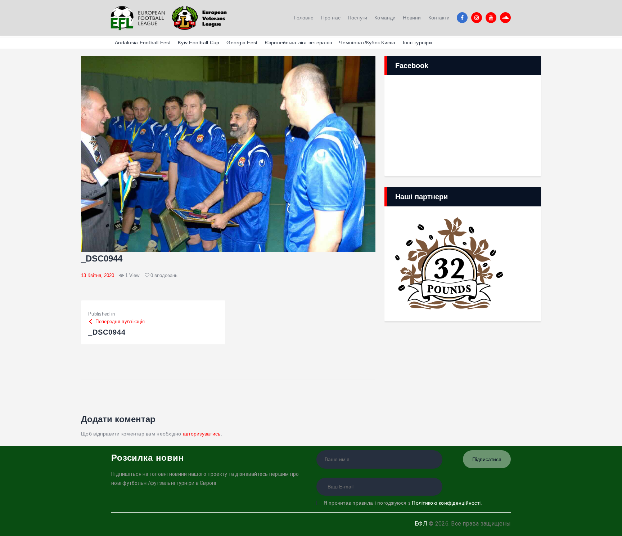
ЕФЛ (421, 523)
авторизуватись (202, 434)
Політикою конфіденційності (446, 503)
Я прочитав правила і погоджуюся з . (403, 503)
